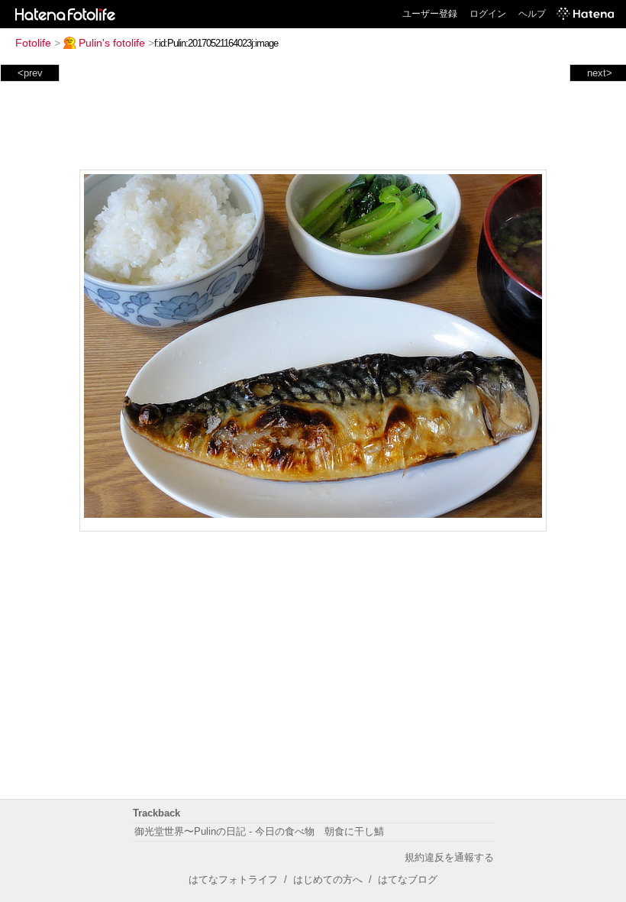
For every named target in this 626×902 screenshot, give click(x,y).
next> (599, 73)
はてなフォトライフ (233, 879)
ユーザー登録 (429, 13)
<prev (30, 73)
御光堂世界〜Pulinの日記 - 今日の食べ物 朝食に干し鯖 (259, 831)
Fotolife (33, 43)
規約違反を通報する (449, 857)
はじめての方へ (328, 879)
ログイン (488, 13)
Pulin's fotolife (112, 43)
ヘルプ (532, 13)
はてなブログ (407, 879)
